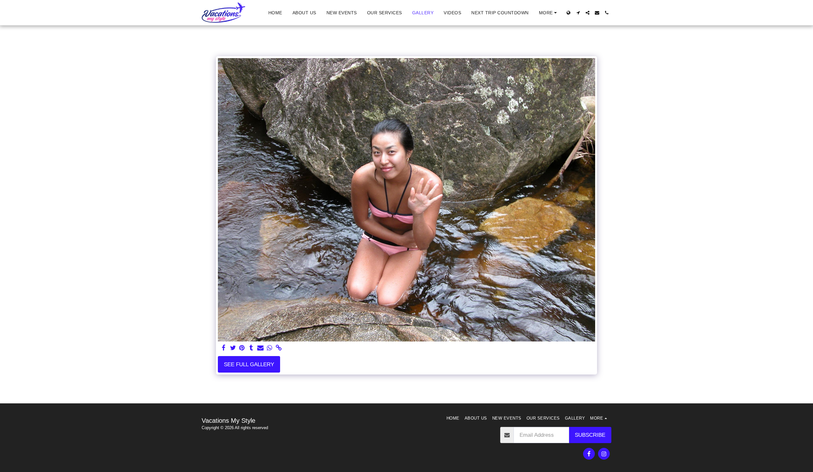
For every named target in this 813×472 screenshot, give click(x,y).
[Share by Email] (260, 348)
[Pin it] (242, 348)
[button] (578, 12)
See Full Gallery (249, 364)
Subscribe (590, 435)
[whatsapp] (269, 348)
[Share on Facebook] (223, 348)
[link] (278, 348)
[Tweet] (233, 348)
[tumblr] (251, 348)
